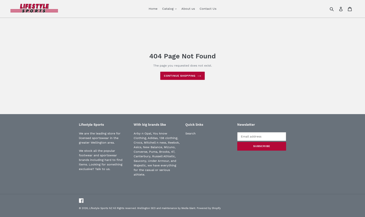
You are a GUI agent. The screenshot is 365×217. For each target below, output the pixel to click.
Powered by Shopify (209, 208)
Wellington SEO (146, 208)
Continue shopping (179, 75)
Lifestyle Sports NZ (100, 208)
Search (190, 133)
